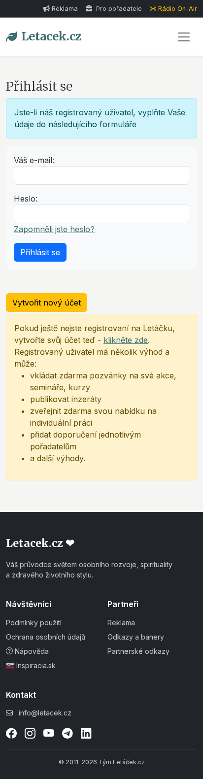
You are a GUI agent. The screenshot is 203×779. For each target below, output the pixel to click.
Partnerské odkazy (138, 651)
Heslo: (25, 198)
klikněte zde (125, 340)
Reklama (65, 8)
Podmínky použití (34, 622)
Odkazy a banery (135, 637)
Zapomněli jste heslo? (54, 229)
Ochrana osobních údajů (45, 637)
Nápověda (31, 651)
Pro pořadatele (118, 8)
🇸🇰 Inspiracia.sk (31, 665)
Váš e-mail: (34, 160)
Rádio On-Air (177, 8)
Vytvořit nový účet (46, 302)
